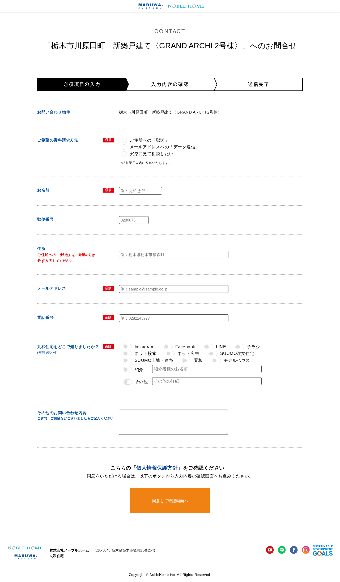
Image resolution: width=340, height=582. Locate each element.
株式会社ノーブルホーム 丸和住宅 (25, 552)
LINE (282, 550)
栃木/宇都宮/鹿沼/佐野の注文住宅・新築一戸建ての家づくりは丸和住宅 (170, 6)
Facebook (294, 550)
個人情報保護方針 (157, 468)
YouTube (270, 550)
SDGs (323, 550)
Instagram (306, 550)
